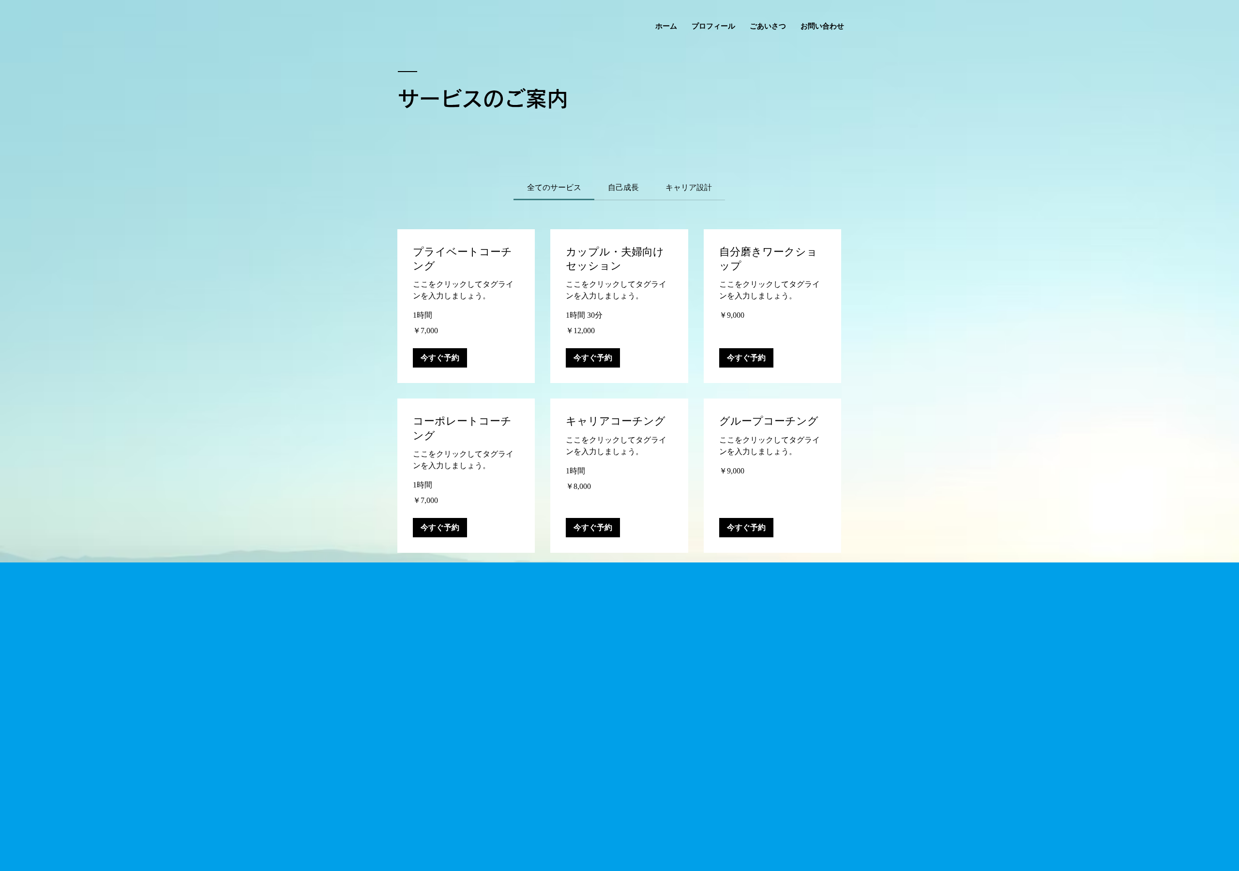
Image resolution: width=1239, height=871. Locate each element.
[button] (440, 358)
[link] (554, 187)
